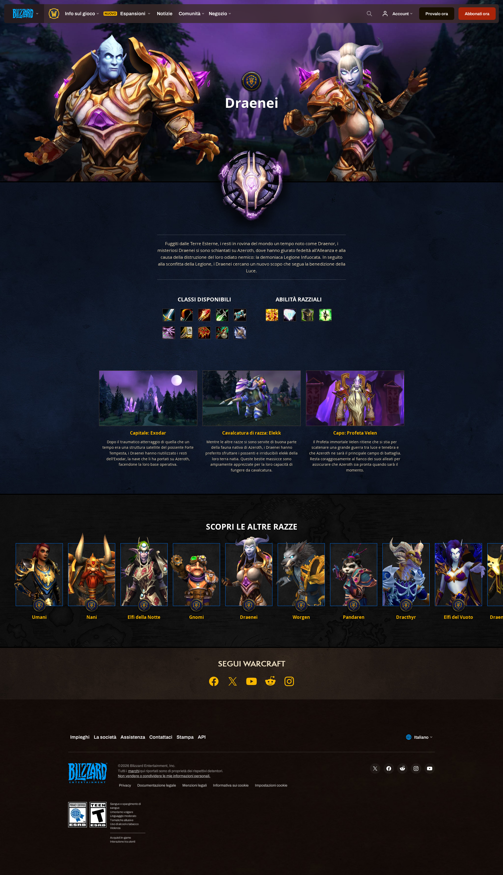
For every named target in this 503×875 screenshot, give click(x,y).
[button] (272, 315)
